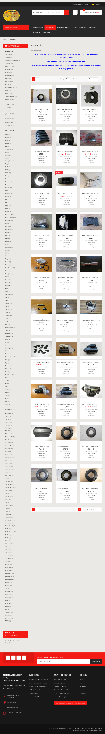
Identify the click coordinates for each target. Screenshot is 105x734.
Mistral (8, 265)
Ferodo (8, 205)
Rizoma (8, 155)
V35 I (8, 416)
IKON (7, 235)
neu (8, 108)
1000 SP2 (9, 552)
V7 (7, 502)
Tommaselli (9, 149)
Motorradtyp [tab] (10, 409)
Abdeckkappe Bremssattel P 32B (93, 151)
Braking (8, 179)
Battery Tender (9, 161)
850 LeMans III (10, 526)
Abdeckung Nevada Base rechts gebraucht (72, 236)
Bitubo (7, 167)
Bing (7, 164)
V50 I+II (9, 449)
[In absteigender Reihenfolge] (99, 79)
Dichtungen (9, 75)
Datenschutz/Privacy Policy (61, 690)
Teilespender (83, 693)
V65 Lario (9, 466)
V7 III (8, 511)
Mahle (8, 262)
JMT (7, 244)
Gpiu (7, 363)
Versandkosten (41, 116)
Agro (7, 404)
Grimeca (8, 211)
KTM (7, 152)
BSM (7, 392)
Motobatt (8, 271)
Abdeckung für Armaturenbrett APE (70, 193)
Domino (8, 196)
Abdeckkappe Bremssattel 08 (43, 151)
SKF (7, 300)
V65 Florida (9, 469)
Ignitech (8, 354)
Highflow (8, 226)
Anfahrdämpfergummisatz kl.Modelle (47, 362)
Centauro (8, 582)
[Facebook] (8, 658)
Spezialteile (82, 690)
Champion (8, 184)
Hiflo (7, 360)
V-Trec (7, 351)
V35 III (8, 428)
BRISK (8, 140)
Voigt (7, 330)
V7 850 (8, 621)
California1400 (9, 579)
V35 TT (8, 440)
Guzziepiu (9, 220)
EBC (7, 199)
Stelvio (8, 606)
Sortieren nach (83, 79)
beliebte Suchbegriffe (35, 690)
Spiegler (8, 303)
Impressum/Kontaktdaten (36, 697)
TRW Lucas (9, 315)
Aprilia (7, 158)
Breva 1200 (9, 570)
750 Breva (9, 481)
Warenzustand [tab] (10, 104)
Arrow (7, 339)
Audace (8, 561)
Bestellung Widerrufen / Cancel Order (70, 703)
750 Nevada (9, 484)
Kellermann (9, 247)
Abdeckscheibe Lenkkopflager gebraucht (48, 193)
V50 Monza (9, 457)
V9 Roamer (9, 517)
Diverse (8, 193)
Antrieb (8, 57)
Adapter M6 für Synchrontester (44, 320)
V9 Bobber (9, 514)
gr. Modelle (9, 618)
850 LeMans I (10, 520)
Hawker (8, 223)
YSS (7, 321)
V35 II (8, 425)
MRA (7, 371)
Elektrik (8, 78)
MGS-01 (8, 603)
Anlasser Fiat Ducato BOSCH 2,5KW (45, 404)
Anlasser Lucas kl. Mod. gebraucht (70, 404)
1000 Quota (9, 544)
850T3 (8, 529)
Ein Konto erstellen (83, 4)
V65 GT (8, 419)
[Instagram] (24, 658)
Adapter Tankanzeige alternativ (69, 320)
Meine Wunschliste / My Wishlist (38, 683)
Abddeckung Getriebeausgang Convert (47, 109)
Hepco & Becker (10, 357)
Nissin (7, 279)
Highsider (9, 229)
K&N (7, 146)
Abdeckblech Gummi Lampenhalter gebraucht (74, 109)
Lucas (7, 256)
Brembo (8, 181)
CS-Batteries (9, 336)
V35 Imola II (10, 437)
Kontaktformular (33, 693)
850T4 (8, 535)
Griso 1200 (9, 597)
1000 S (8, 546)
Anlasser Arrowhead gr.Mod (67, 362)
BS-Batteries (9, 333)
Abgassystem (10, 54)
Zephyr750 (8, 615)
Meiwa (7, 342)
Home (4, 39)
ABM (7, 134)
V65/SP (8, 460)
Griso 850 (9, 591)
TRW (7, 312)
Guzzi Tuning (9, 214)
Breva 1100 (9, 567)
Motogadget (9, 274)
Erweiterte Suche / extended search (38, 686)
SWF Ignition (9, 374)
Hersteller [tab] (9, 130)
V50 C (8, 454)
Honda (8, 232)
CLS (7, 398)
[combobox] (57, 12)
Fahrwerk (9, 81)
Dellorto (8, 187)
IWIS (7, 401)
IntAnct (8, 238)
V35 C (8, 431)
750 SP (8, 493)
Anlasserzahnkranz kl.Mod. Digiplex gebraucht (75, 488)
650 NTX (9, 475)
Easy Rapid (9, 348)
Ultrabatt (8, 369)
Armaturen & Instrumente (13, 60)
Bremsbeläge (9, 72)
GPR (7, 208)
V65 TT (8, 472)
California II (9, 573)
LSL (7, 253)
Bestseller (82, 679)
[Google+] (13, 658)
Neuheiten (82, 683)
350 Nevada (9, 446)
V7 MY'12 (9, 505)
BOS (7, 176)
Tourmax (8, 395)
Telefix (7, 380)
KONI (7, 324)
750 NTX (9, 490)
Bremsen (9, 69)
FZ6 (7, 609)
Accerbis (8, 389)
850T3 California (10, 532)
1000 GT (8, 541)
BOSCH (8, 137)
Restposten (82, 686)
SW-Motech (9, 309)
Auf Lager (9, 125)
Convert (8, 585)
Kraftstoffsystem (11, 87)
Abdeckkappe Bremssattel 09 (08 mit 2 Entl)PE (73, 151)
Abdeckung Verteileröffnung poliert (46, 278)
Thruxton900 (9, 612)
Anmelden (74, 4)
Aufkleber (9, 63)
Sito (7, 297)
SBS (7, 386)
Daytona (8, 143)
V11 (7, 588)
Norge (8, 600)
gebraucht (9, 114)
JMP (7, 345)
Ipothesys (8, 241)
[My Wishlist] (75, 12)
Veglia (7, 318)
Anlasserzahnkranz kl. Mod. (92, 446)
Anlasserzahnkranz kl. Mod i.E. (68, 446)
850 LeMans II (10, 523)
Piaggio (8, 282)
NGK (7, 276)
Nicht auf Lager (10, 122)
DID (7, 190)
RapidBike (8, 285)
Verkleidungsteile (11, 96)
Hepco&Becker (10, 327)
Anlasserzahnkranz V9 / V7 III (92, 488)
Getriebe (8, 84)
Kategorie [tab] (9, 51)
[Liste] (37, 79)
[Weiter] (99, 509)
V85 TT (8, 422)
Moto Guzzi (10, 268)
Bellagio (8, 564)
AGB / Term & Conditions (61, 693)
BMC (7, 170)
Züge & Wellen (10, 99)
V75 (7, 478)
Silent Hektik (9, 294)
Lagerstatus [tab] (9, 119)
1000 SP (8, 549)
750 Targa (9, 496)
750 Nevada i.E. (10, 487)
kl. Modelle (9, 413)
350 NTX (9, 443)
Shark (7, 288)
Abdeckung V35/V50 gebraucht (93, 236)
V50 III (8, 451)
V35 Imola (9, 434)
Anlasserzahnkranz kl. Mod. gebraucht (47, 488)
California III (9, 576)
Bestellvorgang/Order (60, 679)
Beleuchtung (9, 66)
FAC (7, 202)
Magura (8, 259)
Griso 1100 (9, 594)
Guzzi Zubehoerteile (11, 217)
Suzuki (7, 306)
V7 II (7, 508)
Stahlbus (8, 366)
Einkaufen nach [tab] (12, 46)
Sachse (7, 383)
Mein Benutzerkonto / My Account (38, 679)
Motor (8, 90)
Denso (7, 377)
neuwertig (9, 111)
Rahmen (8, 93)
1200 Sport (9, 558)
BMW (8, 173)
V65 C (8, 463)
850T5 (8, 538)
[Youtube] (19, 658)
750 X (8, 499)
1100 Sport (9, 555)
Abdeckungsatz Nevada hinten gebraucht (72, 278)
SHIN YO (8, 291)
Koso (7, 250)
